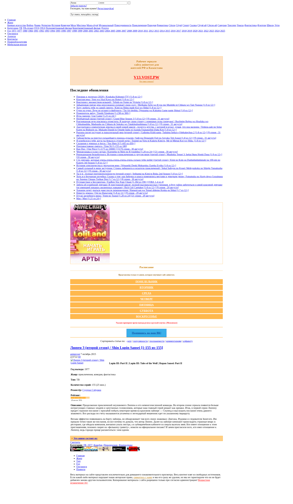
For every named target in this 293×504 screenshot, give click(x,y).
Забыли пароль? (78, 5)
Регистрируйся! (106, 8)
